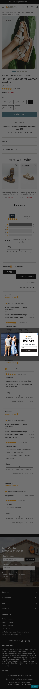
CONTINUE (28, 350)
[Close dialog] (37, 334)
